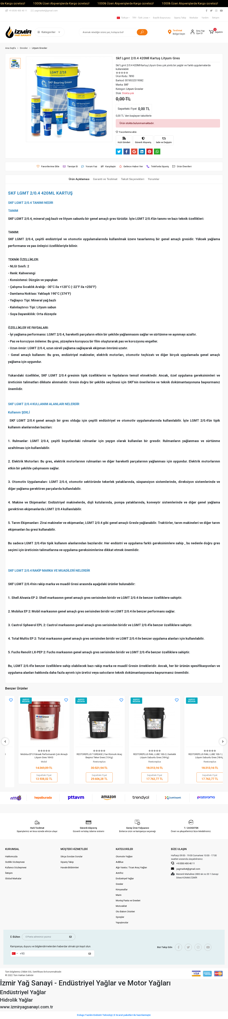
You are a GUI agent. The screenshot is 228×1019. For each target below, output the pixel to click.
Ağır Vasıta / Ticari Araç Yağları (131, 867)
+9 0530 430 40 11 (185, 863)
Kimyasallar (122, 889)
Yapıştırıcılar (122, 922)
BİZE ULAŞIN (179, 849)
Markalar (194, 18)
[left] (5, 741)
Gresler (119, 884)
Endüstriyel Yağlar (125, 878)
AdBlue (119, 862)
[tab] (79, 179)
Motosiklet (121, 906)
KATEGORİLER (124, 849)
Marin (118, 895)
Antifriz (119, 873)
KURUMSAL (12, 849)
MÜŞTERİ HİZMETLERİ (74, 849)
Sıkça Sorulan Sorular (71, 856)
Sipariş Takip (180, 18)
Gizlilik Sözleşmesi (15, 862)
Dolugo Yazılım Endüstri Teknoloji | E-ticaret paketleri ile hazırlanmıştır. (114, 1015)
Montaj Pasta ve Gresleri (128, 900)
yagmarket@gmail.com (188, 869)
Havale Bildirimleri (70, 867)
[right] (223, 741)
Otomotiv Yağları (124, 856)
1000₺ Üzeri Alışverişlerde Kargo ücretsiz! (61, 3)
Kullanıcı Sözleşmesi (15, 867)
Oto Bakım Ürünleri (125, 911)
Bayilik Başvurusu (161, 18)
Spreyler (120, 917)
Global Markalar (13, 878)
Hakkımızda (11, 856)
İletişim (215, 18)
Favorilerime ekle (127, 132)
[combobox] (15, 953)
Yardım (205, 18)
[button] (216, 32)
